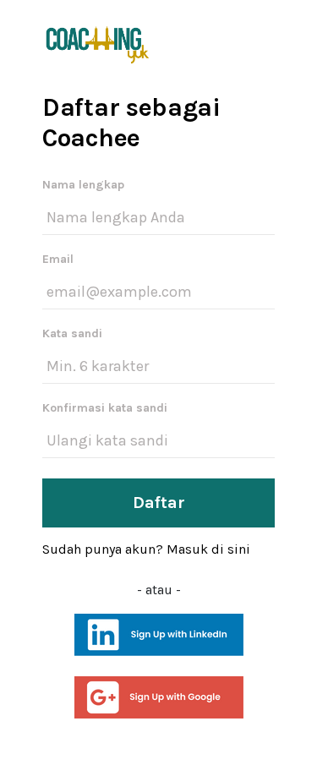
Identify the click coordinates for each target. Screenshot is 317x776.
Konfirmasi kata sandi (104, 408)
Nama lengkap (83, 185)
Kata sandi (72, 333)
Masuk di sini (208, 549)
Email (58, 259)
